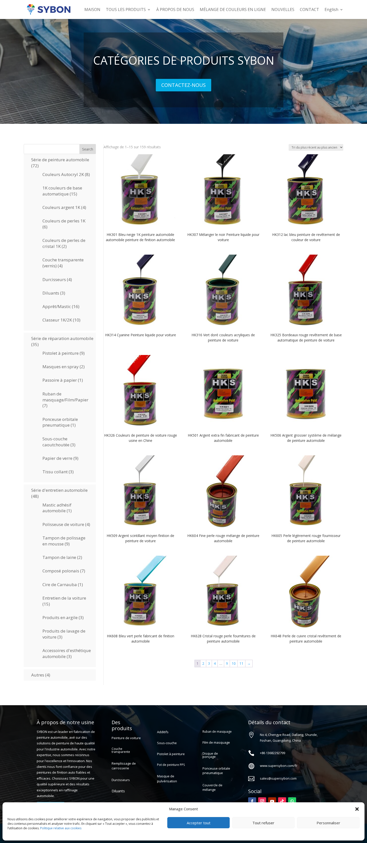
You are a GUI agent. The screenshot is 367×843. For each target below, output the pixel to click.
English (331, 9)
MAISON (92, 9)
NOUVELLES (282, 9)
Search (87, 149)
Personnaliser (328, 822)
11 (241, 663)
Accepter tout (198, 822)
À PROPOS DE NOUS (175, 9)
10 (234, 663)
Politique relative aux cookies (60, 828)
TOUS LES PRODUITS (126, 9)
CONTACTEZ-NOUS (183, 85)
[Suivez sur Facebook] (252, 801)
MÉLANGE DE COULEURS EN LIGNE (233, 9)
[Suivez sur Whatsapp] (292, 801)
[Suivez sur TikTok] (282, 801)
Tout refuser (263, 822)
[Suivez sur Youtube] (272, 801)
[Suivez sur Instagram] (262, 801)
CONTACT (309, 9)
